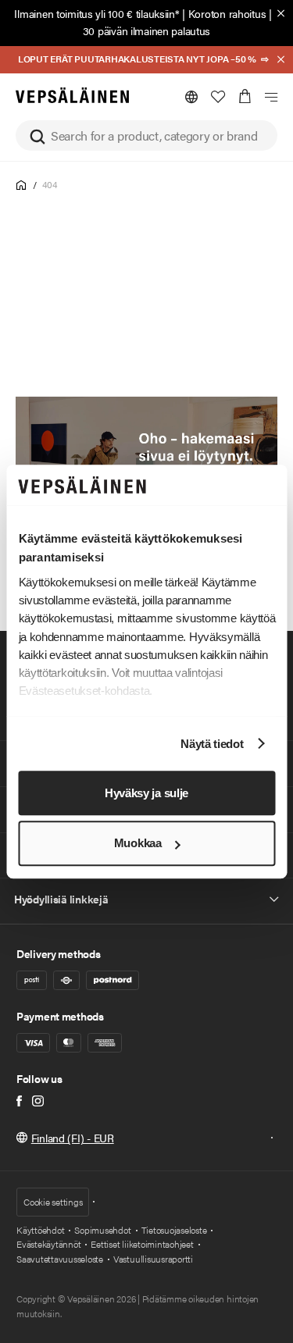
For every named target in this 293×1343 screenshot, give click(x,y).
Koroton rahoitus (227, 13)
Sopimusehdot (102, 1230)
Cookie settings (52, 1202)
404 (49, 184)
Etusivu (21, 185)
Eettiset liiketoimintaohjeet (142, 1244)
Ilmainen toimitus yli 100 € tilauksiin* (96, 13)
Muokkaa (138, 843)
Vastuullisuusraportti (153, 1259)
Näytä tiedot (211, 743)
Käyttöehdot (40, 1230)
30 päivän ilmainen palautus (146, 30)
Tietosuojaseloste (174, 1230)
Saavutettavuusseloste (59, 1259)
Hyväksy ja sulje (146, 793)
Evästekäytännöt (48, 1244)
